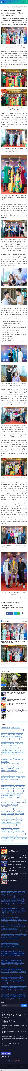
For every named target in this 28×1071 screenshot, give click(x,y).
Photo (2, 809)
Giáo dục (16, 750)
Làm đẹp (3, 768)
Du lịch (17, 743)
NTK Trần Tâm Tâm (21, 799)
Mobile (14, 788)
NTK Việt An (3, 802)
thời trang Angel (10, 822)
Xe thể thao (24, 838)
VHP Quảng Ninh (17, 831)
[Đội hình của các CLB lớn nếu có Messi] (3, 716)
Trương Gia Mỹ (21, 827)
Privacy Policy (21, 1065)
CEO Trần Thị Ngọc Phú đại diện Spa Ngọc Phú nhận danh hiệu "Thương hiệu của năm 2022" (13, 663)
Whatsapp (18, 613)
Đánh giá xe (3, 745)
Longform (3, 770)
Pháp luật (24, 802)
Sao (21, 811)
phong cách (22, 806)
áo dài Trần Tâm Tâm (5, 729)
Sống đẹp (22, 813)
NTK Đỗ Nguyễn (4, 797)
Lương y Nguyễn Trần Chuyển (17, 772)
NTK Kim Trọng (12, 797)
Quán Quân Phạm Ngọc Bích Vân (7, 811)
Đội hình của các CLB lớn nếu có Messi (10, 1043)
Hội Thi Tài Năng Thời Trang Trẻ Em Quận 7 (9, 763)
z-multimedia (10, 840)
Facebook (10, 613)
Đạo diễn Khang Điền (5, 747)
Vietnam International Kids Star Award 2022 (9, 833)
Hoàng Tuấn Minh (4, 761)
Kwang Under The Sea (19, 766)
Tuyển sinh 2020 (4, 831)
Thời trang (3, 822)
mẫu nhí (23, 777)
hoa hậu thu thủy (15, 757)
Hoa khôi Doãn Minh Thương (6, 759)
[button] (26, 2)
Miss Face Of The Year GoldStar (7, 784)
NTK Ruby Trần (4, 799)
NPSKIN (11, 795)
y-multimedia (3, 840)
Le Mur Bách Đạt (10, 768)
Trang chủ (3, 6)
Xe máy (18, 838)
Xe (14, 838)
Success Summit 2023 (5, 818)
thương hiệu (8, 6)
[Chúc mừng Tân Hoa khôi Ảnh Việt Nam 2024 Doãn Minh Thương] (3, 699)
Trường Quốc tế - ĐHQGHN (6, 829)
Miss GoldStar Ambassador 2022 (7, 786)
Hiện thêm (24, 621)
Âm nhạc (21, 729)
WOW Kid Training (4, 838)
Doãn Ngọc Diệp (4, 741)
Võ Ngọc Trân (22, 833)
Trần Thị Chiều (13, 827)
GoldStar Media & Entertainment (16, 603)
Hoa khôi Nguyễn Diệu (18, 759)
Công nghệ (11, 736)
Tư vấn (11, 831)
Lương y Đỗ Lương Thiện (11, 770)
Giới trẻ (21, 750)
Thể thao (20, 820)
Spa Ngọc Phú (4, 815)
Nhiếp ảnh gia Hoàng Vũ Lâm (16, 793)
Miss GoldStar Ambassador (20, 784)
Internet (21, 763)
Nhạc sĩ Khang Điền (5, 793)
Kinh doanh (11, 766)
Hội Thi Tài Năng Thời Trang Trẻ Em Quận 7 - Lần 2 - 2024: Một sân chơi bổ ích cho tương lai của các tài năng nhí (17, 863)
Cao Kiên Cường (4, 736)
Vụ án (18, 836)
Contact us (14, 1065)
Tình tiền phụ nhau (21, 824)
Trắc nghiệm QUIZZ (5, 827)
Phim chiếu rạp (15, 804)
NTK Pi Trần (19, 797)
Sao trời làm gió (11, 813)
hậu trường (4, 605)
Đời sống (20, 747)
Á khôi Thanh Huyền (15, 727)
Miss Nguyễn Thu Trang (20, 786)
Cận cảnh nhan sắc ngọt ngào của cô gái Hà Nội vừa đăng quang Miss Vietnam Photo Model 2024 (17, 869)
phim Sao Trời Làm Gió (5, 806)
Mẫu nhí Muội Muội (5, 779)
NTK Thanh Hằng (12, 799)
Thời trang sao (17, 822)
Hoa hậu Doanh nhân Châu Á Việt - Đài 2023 (9, 754)
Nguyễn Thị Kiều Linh (19, 790)
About (9, 1065)
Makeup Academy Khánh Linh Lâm (10, 607)
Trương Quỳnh (16, 829)
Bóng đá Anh (3, 734)
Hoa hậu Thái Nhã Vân (5, 757)
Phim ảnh (8, 804)
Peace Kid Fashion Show (16, 802)
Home (4, 1065)
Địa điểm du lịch (14, 747)
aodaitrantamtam (14, 729)
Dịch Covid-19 (18, 736)
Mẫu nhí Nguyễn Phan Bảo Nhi (7, 781)
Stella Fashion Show (12, 815)
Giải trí (11, 750)
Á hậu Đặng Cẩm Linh (5, 727)
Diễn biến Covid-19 (5, 738)
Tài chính (19, 818)
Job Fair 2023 (4, 766)
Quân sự (17, 811)
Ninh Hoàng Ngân (4, 795)
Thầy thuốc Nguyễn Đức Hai (6, 820)
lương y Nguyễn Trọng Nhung (7, 775)
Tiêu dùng (10, 824)
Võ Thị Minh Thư (4, 836)
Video (23, 831)
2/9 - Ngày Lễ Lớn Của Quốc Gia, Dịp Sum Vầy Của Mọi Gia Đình (17, 850)
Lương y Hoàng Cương (5, 772)
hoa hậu (10, 605)
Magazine (16, 775)
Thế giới (15, 820)
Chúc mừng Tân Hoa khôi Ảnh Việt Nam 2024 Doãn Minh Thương (17, 874)
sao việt (16, 813)
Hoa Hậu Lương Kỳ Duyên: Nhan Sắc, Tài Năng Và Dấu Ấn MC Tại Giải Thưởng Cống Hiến (17, 857)
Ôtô (8, 802)
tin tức (14, 824)
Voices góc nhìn (12, 836)
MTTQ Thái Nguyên (21, 788)
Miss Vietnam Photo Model (6, 788)
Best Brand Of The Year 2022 (12, 602)
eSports (2, 750)
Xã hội (11, 838)
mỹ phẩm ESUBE (4, 790)
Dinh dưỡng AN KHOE (15, 738)
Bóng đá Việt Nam (11, 734)
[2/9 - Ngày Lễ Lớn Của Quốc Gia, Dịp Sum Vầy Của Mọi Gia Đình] (3, 705)
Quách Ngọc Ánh (18, 809)
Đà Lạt (21, 743)
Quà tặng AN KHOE (9, 809)
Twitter (15, 613)
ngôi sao (21, 607)
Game (7, 750)
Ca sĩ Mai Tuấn (19, 734)
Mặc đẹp (18, 777)
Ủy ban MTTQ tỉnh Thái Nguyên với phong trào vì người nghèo (17, 880)
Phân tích (3, 804)
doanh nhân (4, 603)
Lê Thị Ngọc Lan (18, 768)
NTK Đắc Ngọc (18, 795)
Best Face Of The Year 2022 (19, 732)
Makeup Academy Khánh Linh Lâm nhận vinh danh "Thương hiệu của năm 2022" (13, 642)
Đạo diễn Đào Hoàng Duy (12, 745)
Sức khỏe (13, 818)
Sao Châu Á (3, 813)
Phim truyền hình (15, 806)
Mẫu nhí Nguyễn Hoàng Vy (16, 779)
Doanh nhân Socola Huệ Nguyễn (7, 743)
